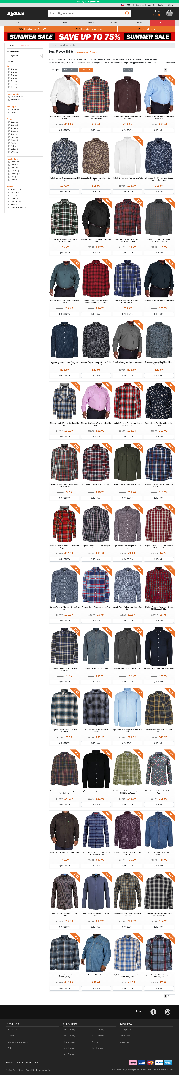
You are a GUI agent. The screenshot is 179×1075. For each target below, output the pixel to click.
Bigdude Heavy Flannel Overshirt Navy (96, 484)
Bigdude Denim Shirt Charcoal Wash (127, 668)
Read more (170, 63)
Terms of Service (44, 1070)
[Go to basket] (169, 13)
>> (172, 70)
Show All (86, 70)
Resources (125, 1036)
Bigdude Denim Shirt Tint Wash (96, 668)
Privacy (20, 1070)
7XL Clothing (98, 1030)
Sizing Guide (126, 1030)
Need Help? (13, 1024)
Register (161, 5)
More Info (126, 1024)
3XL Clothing (69, 1036)
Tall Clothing (97, 1048)
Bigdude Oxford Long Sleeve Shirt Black (96, 791)
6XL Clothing (69, 1054)
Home (53, 45)
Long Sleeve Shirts (67, 45)
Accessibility (30, 1070)
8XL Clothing (98, 1036)
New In (95, 1042)
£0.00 (156, 15)
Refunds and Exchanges (17, 1042)
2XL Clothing (69, 1030)
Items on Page (69, 70)
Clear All (10, 61)
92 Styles (55, 70)
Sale (162, 23)
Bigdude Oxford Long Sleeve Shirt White (127, 178)
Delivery (10, 1036)
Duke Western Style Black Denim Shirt (64, 852)
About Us (151, 5)
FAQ (9, 1048)
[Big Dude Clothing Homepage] (15, 13)
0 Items (157, 11)
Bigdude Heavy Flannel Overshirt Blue (96, 607)
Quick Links (70, 1024)
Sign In (170, 5)
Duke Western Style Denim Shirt (96, 975)
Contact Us (139, 5)
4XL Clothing (69, 1042)
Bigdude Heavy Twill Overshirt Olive (127, 484)
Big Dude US (93, 2)
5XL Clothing (69, 1048)
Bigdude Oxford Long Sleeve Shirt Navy (159, 668)
